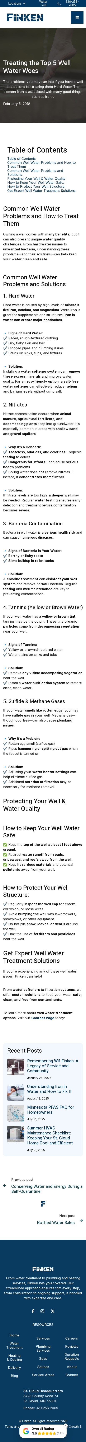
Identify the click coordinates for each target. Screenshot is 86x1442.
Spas (43, 1358)
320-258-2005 (47, 1408)
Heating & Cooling (14, 1357)
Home (14, 1335)
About (72, 1367)
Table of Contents (21, 159)
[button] (77, 17)
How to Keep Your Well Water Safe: (35, 183)
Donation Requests (71, 1356)
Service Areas (43, 1375)
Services (43, 1338)
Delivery (14, 1368)
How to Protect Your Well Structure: (36, 186)
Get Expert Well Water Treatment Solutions (41, 191)
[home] (24, 18)
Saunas (43, 1367)
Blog (14, 1376)
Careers (71, 1338)
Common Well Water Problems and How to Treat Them (41, 165)
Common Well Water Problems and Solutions (35, 173)
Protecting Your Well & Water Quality (36, 179)
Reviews (71, 1346)
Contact (72, 1375)
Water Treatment (14, 1345)
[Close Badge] (65, 1426)
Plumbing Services (43, 1348)
